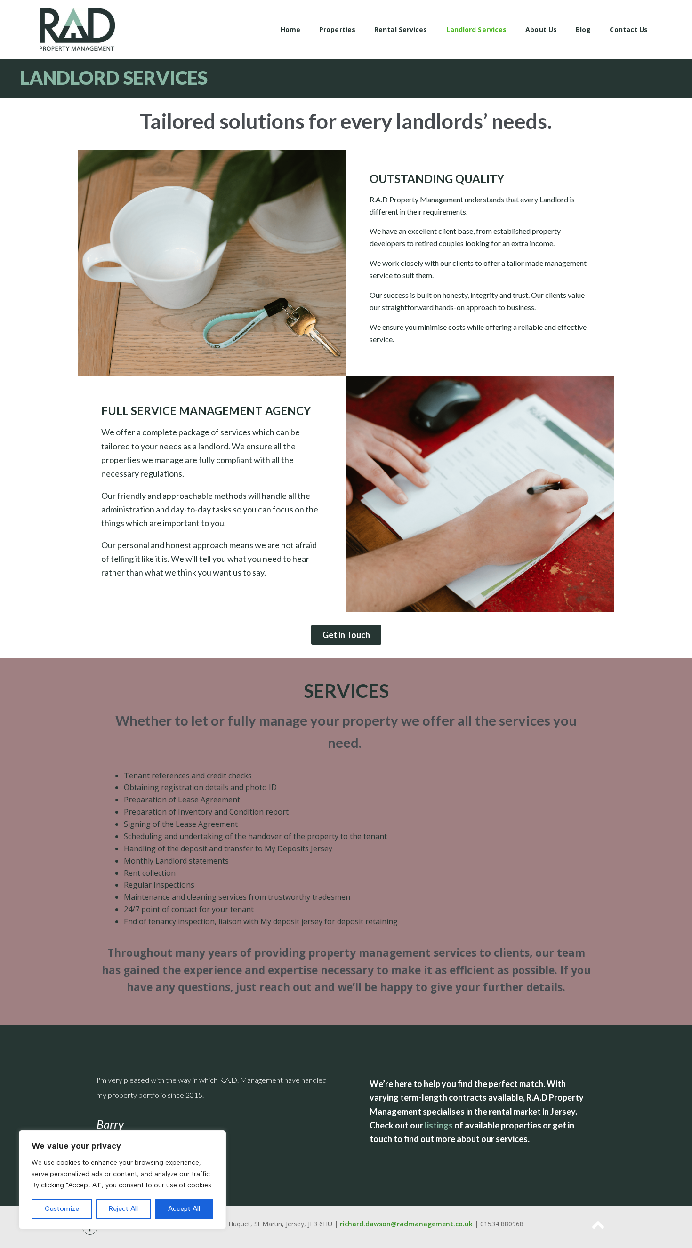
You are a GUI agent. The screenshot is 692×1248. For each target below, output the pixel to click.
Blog (583, 29)
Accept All (184, 1209)
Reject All (123, 1209)
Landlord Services (476, 29)
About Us (541, 29)
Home (290, 29)
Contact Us (629, 29)
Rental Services (400, 29)
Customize (62, 1209)
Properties (337, 29)
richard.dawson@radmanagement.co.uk (406, 1223)
